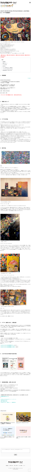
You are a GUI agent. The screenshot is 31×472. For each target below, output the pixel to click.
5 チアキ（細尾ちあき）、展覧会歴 (7, 67)
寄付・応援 (15, 465)
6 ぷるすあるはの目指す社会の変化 (7, 68)
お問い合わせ (11, 465)
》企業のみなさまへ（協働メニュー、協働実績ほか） (8, 402)
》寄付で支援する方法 (3, 401)
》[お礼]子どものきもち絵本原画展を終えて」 (7, 345)
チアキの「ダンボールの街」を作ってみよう (22, 422)
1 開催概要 (3, 61)
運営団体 (7, 465)
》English (29, 78)
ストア (24, 465)
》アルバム (2, 57)
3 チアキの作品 (4, 64)
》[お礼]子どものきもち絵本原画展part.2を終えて (7, 346)
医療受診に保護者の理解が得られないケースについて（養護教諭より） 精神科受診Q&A (7, 423)
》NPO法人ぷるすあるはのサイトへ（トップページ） (8, 399)
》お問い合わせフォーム (4, 396)
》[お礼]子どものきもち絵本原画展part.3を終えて (7, 347)
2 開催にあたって (4, 63)
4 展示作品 (3, 66)
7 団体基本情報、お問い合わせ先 (7, 70)
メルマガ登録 (20, 465)
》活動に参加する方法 (3, 400)
